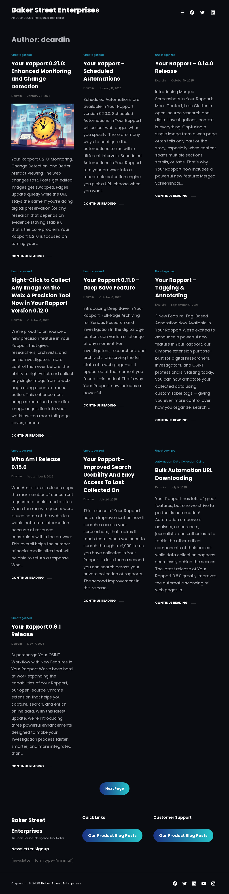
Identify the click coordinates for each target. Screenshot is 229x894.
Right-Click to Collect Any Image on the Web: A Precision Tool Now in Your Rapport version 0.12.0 (40, 295)
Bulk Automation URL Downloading (183, 474)
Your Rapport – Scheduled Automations (104, 71)
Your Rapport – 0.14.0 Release (184, 67)
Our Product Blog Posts (112, 835)
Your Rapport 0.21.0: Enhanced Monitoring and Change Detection (41, 75)
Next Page (114, 788)
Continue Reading (27, 256)
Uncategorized (21, 55)
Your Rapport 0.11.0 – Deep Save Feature (111, 283)
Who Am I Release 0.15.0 (35, 463)
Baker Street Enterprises (55, 10)
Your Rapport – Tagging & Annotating (176, 287)
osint (200, 461)
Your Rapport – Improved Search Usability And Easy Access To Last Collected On (108, 475)
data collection (184, 461)
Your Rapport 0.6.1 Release (36, 630)
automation (163, 461)
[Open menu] (182, 12)
